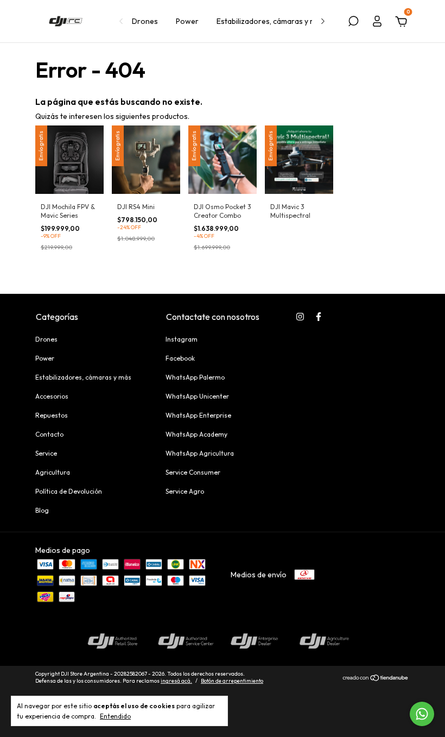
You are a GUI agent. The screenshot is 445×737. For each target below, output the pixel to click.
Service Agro (185, 491)
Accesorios (51, 396)
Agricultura (52, 472)
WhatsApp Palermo (195, 377)
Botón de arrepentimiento (232, 680)
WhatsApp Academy (196, 434)
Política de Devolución (68, 491)
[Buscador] (353, 22)
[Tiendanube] (376, 679)
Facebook (180, 358)
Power (187, 21)
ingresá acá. (176, 680)
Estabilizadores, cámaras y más (270, 21)
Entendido (115, 716)
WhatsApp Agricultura (200, 453)
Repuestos (51, 415)
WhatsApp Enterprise (198, 415)
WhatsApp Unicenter (197, 396)
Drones (145, 21)
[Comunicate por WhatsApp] (422, 714)
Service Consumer (193, 472)
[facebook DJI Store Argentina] (318, 316)
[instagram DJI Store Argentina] (300, 316)
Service (46, 453)
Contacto (49, 434)
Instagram (182, 339)
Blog (42, 510)
